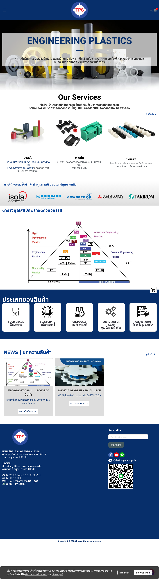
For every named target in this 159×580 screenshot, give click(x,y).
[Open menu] (5, 10)
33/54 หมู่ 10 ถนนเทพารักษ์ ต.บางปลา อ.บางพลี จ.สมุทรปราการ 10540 (22, 467)
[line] (122, 454)
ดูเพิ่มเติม (150, 113)
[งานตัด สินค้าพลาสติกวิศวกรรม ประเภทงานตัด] (27, 132)
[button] (151, 10)
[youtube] (116, 454)
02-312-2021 (30, 475)
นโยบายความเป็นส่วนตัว (36, 574)
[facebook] (110, 454)
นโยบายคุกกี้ (57, 574)
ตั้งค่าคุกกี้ (124, 572)
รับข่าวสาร (116, 444)
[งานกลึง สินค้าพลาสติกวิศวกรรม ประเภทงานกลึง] (132, 132)
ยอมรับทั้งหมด (143, 572)
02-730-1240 (13, 475)
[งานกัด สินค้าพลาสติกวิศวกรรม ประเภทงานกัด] (79, 132)
